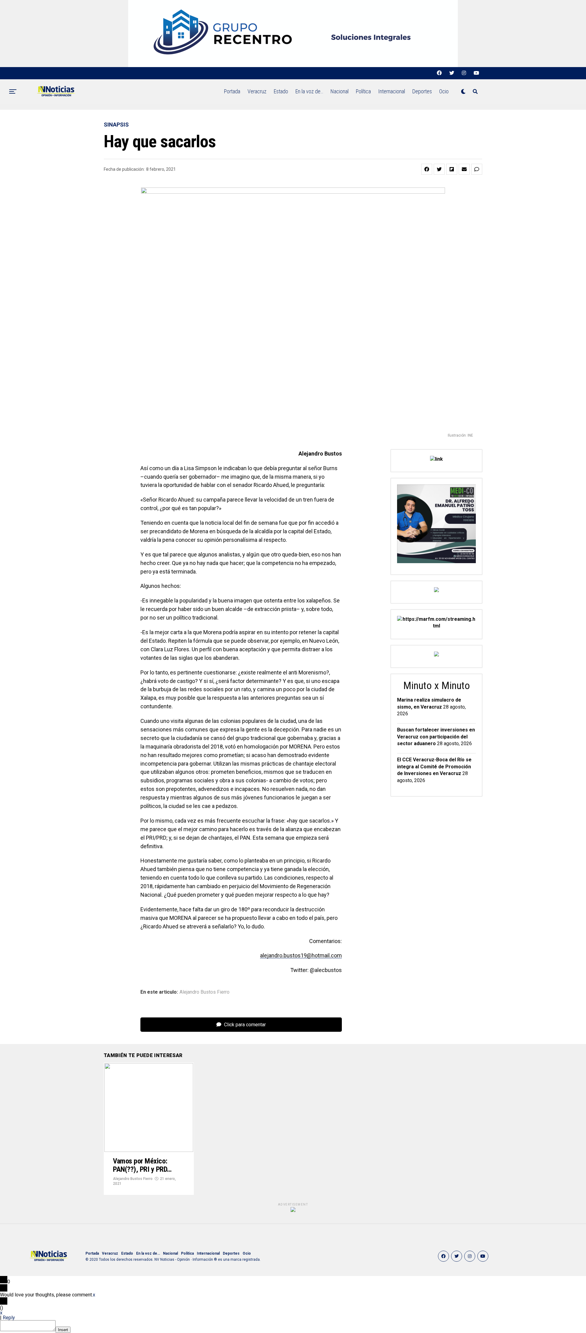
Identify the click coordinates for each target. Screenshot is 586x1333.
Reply (9, 1317)
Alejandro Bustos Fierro (204, 992)
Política (363, 91)
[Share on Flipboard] (451, 169)
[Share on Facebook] (426, 169)
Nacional (340, 91)
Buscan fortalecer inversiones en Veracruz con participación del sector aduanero (436, 736)
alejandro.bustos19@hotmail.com (301, 955)
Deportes (422, 91)
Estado (281, 91)
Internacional (391, 91)
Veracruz (257, 91)
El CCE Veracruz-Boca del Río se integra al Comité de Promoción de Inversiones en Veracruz (434, 766)
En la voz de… (309, 91)
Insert (63, 1330)
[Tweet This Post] (439, 169)
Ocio (444, 91)
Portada (232, 91)
